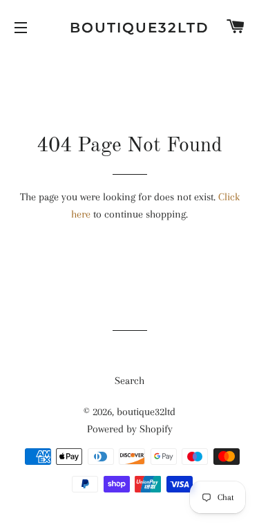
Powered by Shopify (130, 429)
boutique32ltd (129, 27)
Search (129, 380)
